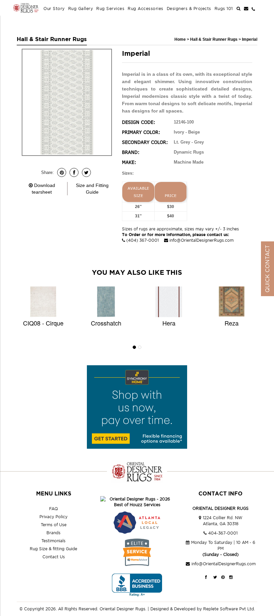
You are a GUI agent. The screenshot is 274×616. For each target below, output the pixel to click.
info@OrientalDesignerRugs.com (201, 240)
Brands (53, 533)
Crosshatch (106, 323)
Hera (168, 323)
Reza (232, 323)
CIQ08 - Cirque (43, 323)
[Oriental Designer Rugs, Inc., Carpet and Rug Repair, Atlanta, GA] (137, 585)
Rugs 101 (224, 8)
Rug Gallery (80, 8)
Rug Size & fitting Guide (53, 549)
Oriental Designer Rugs (122, 609)
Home (180, 39)
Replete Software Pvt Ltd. (229, 609)
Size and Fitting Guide (92, 189)
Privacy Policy (53, 517)
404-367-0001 (223, 533)
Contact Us (53, 557)
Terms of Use (53, 525)
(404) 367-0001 (142, 240)
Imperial (249, 39)
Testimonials (53, 541)
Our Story (54, 8)
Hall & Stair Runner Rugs (214, 39)
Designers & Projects (189, 8)
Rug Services (110, 8)
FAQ (53, 508)
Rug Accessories (145, 8)
